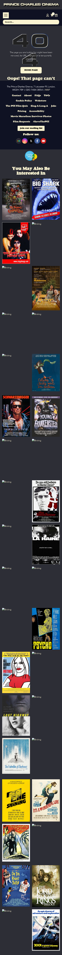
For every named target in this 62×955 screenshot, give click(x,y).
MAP (47, 90)
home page (31, 70)
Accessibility (36, 111)
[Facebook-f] (37, 141)
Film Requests (21, 122)
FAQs (38, 95)
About (28, 95)
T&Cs (47, 95)
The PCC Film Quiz (17, 106)
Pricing (22, 111)
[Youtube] (43, 141)
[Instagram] (25, 141)
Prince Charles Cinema (31, 4)
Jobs (53, 106)
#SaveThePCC (41, 122)
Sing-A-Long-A (39, 106)
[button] (6, 15)
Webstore (40, 101)
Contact (16, 95)
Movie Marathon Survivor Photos (31, 116)
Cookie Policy (24, 101)
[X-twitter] (31, 141)
